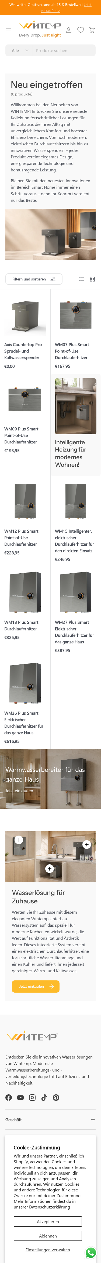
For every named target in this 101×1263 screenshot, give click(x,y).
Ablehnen (48, 1236)
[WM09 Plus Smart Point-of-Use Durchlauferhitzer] (25, 399)
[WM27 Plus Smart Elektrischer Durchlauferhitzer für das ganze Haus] (76, 592)
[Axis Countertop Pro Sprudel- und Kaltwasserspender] (25, 315)
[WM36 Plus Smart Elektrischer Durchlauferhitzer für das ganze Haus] (25, 684)
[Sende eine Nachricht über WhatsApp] (90, 1252)
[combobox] (50, 50)
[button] (92, 30)
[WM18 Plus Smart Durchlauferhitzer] (25, 592)
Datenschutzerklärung (49, 1207)
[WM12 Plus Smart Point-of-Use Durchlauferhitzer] (25, 502)
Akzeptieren (48, 1221)
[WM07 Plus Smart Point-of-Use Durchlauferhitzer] (76, 315)
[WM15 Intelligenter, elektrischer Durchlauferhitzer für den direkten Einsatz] (76, 502)
